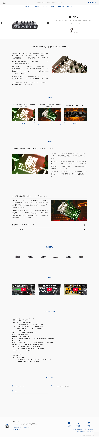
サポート (70, 6)
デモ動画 (52, 6)
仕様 (61, 6)
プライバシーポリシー (89, 431)
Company (54, 2)
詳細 (45, 6)
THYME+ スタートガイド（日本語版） (61, 386)
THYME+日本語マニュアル (20, 386)
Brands (39, 2)
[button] (1, 23)
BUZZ (43, 2)
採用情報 (27, 427)
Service (60, 2)
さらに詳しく (24, 123)
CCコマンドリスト (18, 391)
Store (48, 2)
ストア (78, 429)
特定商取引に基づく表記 (81, 431)
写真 (37, 6)
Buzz (89, 429)
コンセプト (29, 6)
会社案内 (17, 427)
